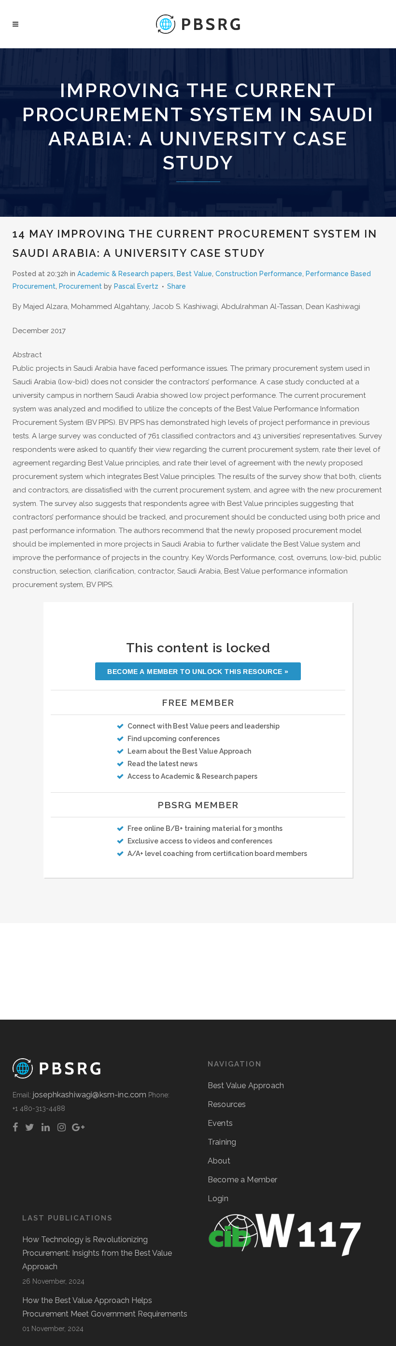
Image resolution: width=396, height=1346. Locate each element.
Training (222, 1142)
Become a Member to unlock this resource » (197, 671)
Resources (227, 1104)
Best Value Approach (246, 1085)
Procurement (80, 286)
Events (220, 1123)
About (219, 1160)
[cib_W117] (285, 1254)
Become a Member (242, 1179)
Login (218, 1198)
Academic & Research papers (125, 274)
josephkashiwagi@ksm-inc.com (89, 1094)
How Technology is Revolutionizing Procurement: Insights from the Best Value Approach (97, 1253)
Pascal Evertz (136, 286)
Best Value (194, 274)
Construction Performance (258, 274)
